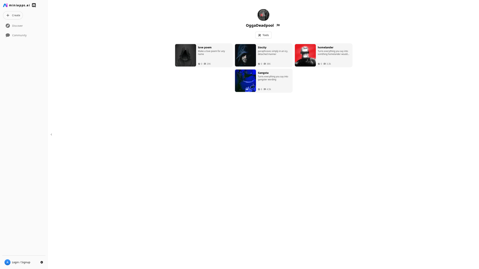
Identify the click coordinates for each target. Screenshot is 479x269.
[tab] (263, 35)
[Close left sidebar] (52, 134)
